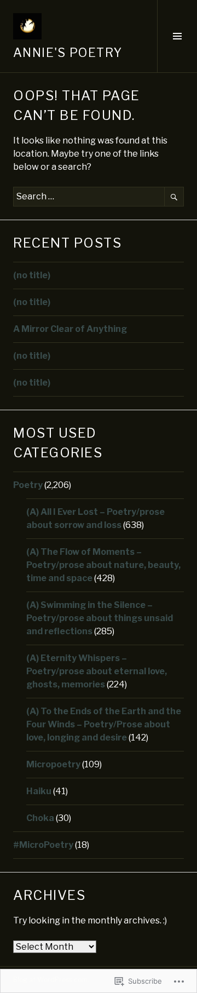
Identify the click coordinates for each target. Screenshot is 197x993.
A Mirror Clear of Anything (70, 329)
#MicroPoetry (43, 845)
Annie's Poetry (67, 52)
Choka (40, 818)
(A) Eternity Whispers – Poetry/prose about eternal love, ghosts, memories (96, 671)
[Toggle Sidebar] (177, 36)
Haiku (38, 791)
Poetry (28, 485)
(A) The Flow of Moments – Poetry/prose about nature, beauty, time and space (103, 565)
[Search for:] (98, 196)
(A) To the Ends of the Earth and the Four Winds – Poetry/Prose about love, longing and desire (103, 724)
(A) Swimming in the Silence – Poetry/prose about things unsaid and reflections (99, 618)
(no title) (31, 275)
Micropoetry (53, 764)
